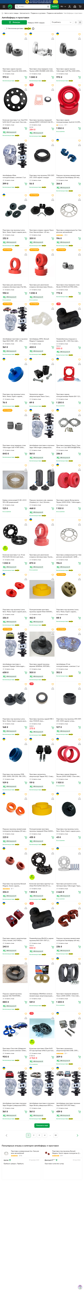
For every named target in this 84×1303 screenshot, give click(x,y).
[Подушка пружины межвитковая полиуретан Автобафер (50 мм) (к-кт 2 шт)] (15, 809)
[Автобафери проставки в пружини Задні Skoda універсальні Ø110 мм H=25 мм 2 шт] (41, 1083)
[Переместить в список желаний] (26, 34)
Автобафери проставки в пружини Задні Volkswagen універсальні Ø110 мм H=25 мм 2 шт (41, 447)
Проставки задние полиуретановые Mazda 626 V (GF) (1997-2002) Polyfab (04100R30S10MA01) (68, 396)
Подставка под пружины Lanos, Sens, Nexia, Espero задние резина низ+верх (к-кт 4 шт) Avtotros (15, 231)
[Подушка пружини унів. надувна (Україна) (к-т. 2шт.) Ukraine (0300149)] (41, 480)
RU (62, 6)
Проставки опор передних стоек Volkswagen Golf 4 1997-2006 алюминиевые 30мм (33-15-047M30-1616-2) (14, 447)
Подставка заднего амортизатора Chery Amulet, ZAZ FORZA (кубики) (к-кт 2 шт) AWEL (14, 940)
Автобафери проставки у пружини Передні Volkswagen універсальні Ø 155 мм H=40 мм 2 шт (14, 666)
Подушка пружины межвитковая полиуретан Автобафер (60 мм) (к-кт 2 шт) (68, 940)
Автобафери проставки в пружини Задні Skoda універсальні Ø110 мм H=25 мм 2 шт (41, 1105)
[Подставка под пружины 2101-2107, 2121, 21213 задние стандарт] (41, 155)
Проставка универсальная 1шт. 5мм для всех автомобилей (68, 231)
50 (56, 1135)
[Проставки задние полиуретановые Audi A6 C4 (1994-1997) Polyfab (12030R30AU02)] (68, 100)
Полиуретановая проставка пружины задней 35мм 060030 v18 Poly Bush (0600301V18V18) (40, 611)
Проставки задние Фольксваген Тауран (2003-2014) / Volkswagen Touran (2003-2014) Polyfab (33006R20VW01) (68, 501)
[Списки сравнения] (75, 6)
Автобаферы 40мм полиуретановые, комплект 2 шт (14, 176)
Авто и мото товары (11, 13)
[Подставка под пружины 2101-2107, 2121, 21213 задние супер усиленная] (68, 698)
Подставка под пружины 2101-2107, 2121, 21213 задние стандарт (41, 176)
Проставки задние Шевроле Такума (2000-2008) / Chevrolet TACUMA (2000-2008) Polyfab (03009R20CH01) (67, 776)
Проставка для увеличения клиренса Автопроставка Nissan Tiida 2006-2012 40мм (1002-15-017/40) (40, 286)
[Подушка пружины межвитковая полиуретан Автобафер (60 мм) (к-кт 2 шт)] (68, 918)
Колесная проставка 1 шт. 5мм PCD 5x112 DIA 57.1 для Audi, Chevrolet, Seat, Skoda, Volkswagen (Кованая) (15, 121)
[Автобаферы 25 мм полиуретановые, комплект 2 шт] (68, 644)
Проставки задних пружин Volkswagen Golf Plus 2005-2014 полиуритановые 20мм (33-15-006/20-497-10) (67, 70)
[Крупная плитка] (76, 22)
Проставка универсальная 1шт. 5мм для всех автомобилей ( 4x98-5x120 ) (68, 556)
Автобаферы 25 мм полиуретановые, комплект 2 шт (68, 665)
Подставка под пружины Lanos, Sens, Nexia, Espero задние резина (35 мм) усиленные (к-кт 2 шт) (15, 720)
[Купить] (26, 77)
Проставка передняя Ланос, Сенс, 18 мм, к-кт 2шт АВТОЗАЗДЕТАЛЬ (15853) (68, 447)
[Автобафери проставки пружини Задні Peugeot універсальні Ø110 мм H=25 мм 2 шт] (15, 1083)
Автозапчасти (24, 13)
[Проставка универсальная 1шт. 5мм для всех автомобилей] (68, 210)
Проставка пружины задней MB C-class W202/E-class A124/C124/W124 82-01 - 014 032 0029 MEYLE (41, 720)
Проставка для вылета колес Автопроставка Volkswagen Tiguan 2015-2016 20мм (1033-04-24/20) (68, 885)
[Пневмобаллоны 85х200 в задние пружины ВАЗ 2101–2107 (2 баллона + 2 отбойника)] (41, 918)
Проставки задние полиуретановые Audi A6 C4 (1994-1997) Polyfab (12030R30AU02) (68, 121)
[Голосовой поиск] (48, 6)
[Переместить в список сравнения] (26, 38)
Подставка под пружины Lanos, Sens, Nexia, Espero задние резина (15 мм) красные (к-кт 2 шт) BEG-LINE (15, 611)
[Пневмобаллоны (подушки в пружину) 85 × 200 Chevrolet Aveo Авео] (68, 319)
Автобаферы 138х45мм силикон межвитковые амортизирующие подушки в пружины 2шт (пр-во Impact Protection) (40, 995)
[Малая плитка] (80, 22)
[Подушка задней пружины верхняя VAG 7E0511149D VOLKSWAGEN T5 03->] (15, 973)
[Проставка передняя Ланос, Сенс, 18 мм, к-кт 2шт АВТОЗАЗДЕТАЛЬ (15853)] (68, 425)
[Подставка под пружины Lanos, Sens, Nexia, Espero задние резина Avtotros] (68, 809)
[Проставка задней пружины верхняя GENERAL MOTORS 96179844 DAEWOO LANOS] (41, 644)
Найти (54, 6)
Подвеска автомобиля (55, 13)
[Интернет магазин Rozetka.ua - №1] (10, 6)
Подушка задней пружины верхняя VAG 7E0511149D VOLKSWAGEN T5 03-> (12, 995)
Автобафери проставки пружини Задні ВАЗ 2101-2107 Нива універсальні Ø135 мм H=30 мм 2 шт (68, 1105)
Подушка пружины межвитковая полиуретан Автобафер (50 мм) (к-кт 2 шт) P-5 (68, 177)
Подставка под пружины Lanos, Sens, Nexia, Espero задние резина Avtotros (68, 830)
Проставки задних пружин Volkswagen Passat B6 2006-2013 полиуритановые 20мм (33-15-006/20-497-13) (14, 70)
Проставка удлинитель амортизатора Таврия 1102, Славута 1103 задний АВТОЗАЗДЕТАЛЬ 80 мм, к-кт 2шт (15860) (41, 776)
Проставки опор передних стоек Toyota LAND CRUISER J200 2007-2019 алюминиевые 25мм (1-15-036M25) (41, 70)
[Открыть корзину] (80, 6)
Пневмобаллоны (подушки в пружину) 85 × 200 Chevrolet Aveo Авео (67, 340)
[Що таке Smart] (33, 29)
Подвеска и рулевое (38, 13)
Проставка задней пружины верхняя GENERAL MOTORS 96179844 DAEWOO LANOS (39, 666)
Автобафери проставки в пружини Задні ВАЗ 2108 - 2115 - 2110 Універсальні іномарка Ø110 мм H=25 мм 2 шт (15, 340)
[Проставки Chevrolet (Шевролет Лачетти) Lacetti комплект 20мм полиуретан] (15, 1028)
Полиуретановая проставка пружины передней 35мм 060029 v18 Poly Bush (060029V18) (41, 830)
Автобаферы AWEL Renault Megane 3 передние (39, 340)
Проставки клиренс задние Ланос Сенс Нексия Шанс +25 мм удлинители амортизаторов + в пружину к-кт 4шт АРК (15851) (41, 231)
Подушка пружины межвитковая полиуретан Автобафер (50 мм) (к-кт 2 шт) (14, 830)
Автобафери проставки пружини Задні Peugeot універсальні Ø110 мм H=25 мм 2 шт (14, 1105)
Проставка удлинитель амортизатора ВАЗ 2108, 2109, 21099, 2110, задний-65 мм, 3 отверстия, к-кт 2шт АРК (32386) (68, 1050)
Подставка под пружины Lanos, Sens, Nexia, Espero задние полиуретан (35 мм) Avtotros (67, 611)
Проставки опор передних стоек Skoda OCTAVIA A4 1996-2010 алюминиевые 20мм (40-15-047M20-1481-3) (68, 286)
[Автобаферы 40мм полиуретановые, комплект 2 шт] (15, 155)
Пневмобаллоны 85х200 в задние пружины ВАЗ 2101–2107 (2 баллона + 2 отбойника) (41, 940)
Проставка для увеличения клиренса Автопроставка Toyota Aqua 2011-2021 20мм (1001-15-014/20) (40, 556)
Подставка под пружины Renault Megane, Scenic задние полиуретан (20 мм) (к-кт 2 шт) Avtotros (14, 885)
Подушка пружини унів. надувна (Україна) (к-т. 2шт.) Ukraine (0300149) (41, 501)
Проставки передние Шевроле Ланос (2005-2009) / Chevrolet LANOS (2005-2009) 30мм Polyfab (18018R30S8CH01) (68, 995)
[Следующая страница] (77, 1135)
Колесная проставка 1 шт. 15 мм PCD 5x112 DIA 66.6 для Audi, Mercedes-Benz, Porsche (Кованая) (15, 556)
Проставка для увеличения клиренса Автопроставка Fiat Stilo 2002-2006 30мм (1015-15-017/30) (15, 286)
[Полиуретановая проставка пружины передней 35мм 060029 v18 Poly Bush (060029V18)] (41, 809)
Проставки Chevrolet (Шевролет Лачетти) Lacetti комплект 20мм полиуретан (14, 1050)
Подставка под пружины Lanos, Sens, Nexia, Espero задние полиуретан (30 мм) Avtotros (14, 396)
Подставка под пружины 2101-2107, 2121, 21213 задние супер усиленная (68, 720)
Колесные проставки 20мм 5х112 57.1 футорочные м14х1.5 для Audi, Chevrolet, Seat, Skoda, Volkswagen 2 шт (41, 1050)
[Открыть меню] (4, 6)
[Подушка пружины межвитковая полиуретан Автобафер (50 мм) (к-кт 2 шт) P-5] (68, 155)
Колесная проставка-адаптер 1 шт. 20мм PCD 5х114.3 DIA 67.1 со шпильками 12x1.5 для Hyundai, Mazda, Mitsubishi (41, 885)
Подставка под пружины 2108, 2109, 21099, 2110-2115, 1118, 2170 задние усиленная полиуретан (14, 776)
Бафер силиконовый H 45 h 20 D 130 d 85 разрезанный (14, 501)
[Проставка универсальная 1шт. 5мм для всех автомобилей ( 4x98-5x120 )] (68, 534)
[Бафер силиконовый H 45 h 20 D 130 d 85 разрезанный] (15, 480)
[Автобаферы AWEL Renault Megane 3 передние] (41, 319)
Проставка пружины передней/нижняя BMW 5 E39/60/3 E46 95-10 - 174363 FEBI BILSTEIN (41, 121)
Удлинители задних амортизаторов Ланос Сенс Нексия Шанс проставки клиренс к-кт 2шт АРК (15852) (41, 396)
